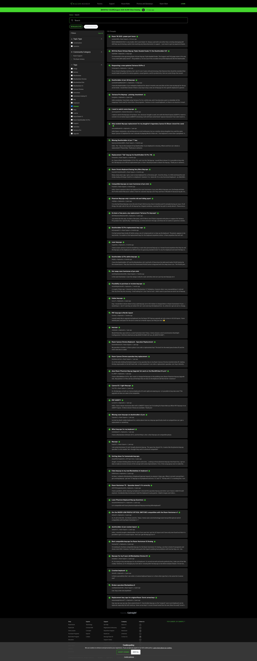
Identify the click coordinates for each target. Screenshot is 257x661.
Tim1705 (114, 388)
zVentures (124, 633)
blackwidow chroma (79, 79)
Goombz (114, 315)
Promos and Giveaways (145, 4)
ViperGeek (114, 53)
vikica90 (114, 573)
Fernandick (115, 157)
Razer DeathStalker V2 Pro (81, 120)
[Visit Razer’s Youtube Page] (140, 637)
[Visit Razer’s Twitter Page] (140, 634)
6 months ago (135, 230)
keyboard (76, 103)
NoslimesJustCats (117, 359)
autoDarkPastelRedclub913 (119, 83)
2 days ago (129, 53)
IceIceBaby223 (116, 432)
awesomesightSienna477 (118, 600)
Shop (69, 621)
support (76, 123)
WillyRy (114, 259)
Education (71, 639)
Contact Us (124, 636)
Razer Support (124, 39)
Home (71, 15)
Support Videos (108, 639)
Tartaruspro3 (115, 68)
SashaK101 (115, 529)
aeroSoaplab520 (116, 112)
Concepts (88, 630)
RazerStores (71, 624)
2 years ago (129, 97)
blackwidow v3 (78, 86)
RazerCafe (71, 627)
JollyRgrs (114, 201)
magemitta (115, 245)
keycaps (76, 106)
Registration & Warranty (110, 627)
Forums (99, 4)
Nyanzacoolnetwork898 (118, 143)
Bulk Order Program (73, 636)
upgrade (76, 133)
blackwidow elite (78, 82)
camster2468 (115, 39)
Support (111, 4)
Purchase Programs (73, 633)
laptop (75, 113)
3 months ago (139, 143)
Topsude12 (115, 417)
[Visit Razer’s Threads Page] (140, 631)
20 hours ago (133, 39)
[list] (124, 39)
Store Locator (71, 630)
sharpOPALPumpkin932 (118, 459)
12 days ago (138, 83)
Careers (123, 627)
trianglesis (114, 97)
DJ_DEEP (114, 373)
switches (76, 127)
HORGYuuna (115, 473)
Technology (89, 624)
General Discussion (127, 112)
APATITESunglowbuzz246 (119, 488)
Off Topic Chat (130, 459)
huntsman (76, 93)
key (74, 99)
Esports (88, 633)
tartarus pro (77, 130)
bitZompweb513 (116, 230)
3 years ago (139, 215)
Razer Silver (164, 4)
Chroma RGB (89, 627)
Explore (88, 621)
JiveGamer (114, 330)
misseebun (115, 558)
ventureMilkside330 (117, 128)
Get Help (106, 624)
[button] (183, 4)
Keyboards (121, 53)
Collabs (88, 636)
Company (124, 621)
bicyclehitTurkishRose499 (119, 172)
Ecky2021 (114, 444)
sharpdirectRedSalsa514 (118, 502)
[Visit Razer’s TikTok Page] (140, 640)
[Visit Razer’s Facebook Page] (140, 625)
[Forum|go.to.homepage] (79, 4)
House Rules (125, 4)
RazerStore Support (109, 630)
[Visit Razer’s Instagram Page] (140, 628)
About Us (123, 624)
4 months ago (140, 172)
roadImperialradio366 (117, 588)
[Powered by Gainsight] (128, 613)
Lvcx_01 (114, 301)
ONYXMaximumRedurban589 (120, 215)
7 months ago (140, 274)
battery (75, 72)
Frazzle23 (114, 186)
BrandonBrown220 (117, 344)
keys (74, 110)
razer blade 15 (78, 116)
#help (75, 69)
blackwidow (77, 75)
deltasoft (114, 515)
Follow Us (141, 621)
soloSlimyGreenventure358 (119, 274)
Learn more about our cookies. (162, 648)
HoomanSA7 (115, 544)
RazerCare (106, 633)
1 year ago (130, 68)
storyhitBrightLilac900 (118, 286)
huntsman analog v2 (80, 96)
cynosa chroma (78, 89)
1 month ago (137, 112)
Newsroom (124, 630)
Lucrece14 (114, 403)
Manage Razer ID (108, 636)
